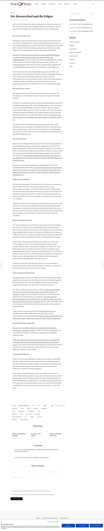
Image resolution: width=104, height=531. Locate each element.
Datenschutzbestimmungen (54, 521)
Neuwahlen (31, 411)
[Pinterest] (64, 406)
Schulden (37, 414)
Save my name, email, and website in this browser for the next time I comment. (31, 491)
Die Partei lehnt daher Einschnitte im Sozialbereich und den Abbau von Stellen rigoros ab (37, 117)
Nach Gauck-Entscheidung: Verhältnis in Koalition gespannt (34, 457)
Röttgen (28, 414)
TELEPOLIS (72, 63)
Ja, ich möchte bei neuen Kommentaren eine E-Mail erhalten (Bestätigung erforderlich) (33, 494)
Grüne (45, 405)
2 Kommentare (25, 19)
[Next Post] (103, 265)
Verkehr (14, 419)
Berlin (14, 405)
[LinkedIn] (5, 35)
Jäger (22, 408)
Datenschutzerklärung (50, 518)
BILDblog (71, 45)
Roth (21, 414)
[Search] (92, 4)
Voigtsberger (24, 419)
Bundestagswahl (24, 405)
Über (38, 518)
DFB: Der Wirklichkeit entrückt (85, 24)
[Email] (5, 39)
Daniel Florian (72, 49)
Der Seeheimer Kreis (46, 311)
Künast (36, 408)
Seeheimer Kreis (16, 416)
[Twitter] (5, 31)
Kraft (28, 408)
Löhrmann (21, 411)
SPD (26, 416)
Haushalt (14, 408)
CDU (33, 405)
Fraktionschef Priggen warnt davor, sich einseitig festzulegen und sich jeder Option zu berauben (36, 292)
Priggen (14, 414)
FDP (39, 405)
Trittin (39, 416)
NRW (39, 411)
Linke (13, 411)
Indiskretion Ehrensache (75, 52)
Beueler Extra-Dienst (74, 42)
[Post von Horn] (21, 4)
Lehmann (43, 408)
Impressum (63, 518)
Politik (13, 12)
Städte (32, 416)
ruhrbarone (72, 59)
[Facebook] (5, 28)
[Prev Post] (1, 265)
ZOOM (71, 66)
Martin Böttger (72, 31)
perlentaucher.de (73, 56)
